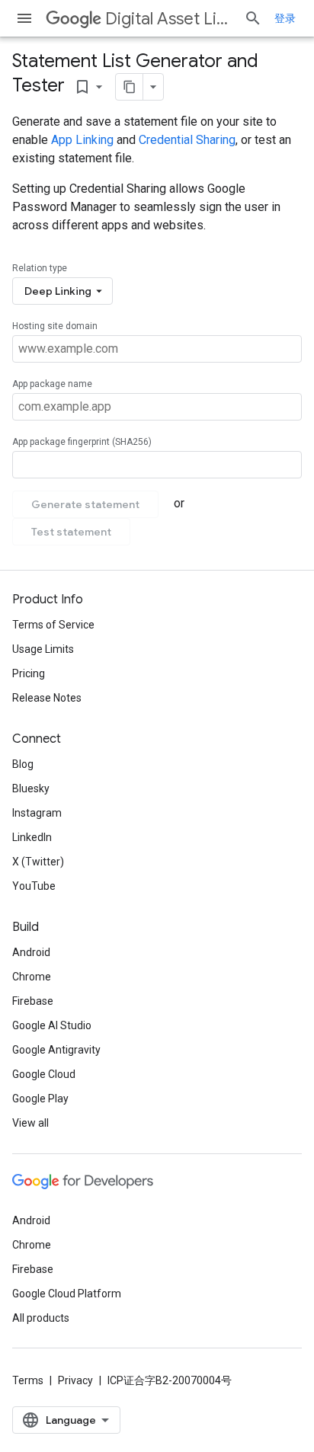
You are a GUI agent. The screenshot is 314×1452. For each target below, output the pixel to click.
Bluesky (31, 788)
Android (31, 952)
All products (40, 1318)
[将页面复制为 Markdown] (129, 87)
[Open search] (253, 18)
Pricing (28, 673)
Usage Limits (43, 649)
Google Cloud (43, 1074)
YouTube (34, 886)
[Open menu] (24, 18)
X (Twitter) (38, 862)
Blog (23, 764)
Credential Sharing (187, 140)
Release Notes (47, 698)
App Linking (82, 140)
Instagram (37, 813)
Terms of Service (53, 625)
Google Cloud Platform (66, 1293)
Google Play (40, 1098)
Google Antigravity (56, 1050)
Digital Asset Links (168, 18)
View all (30, 1123)
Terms (27, 1380)
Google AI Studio (51, 1025)
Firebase (32, 1001)
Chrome (31, 977)
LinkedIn (32, 837)
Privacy (75, 1380)
